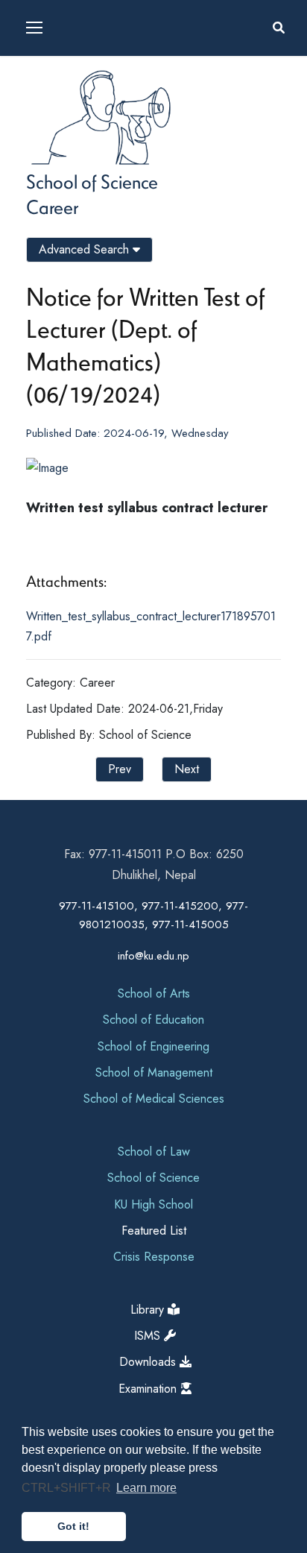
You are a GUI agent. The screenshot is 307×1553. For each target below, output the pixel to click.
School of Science (92, 181)
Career (52, 206)
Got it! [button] (73, 1526)
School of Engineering (153, 1046)
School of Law (154, 1151)
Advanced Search (86, 249)
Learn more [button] (146, 1487)
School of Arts (154, 993)
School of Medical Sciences (153, 1098)
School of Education (153, 1019)
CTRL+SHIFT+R (68, 1487)
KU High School (153, 1204)
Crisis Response (153, 1256)
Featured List (153, 1230)
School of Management (153, 1072)
